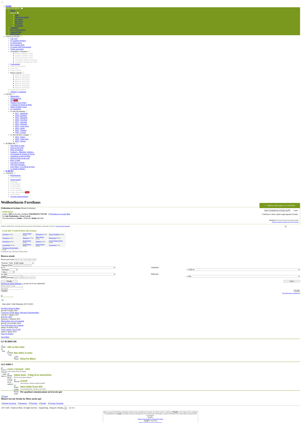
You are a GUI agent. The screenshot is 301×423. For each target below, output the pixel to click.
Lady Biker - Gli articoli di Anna (22, 167)
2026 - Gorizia (20, 132)
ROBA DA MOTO (13, 9)
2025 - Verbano (21, 130)
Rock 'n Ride (15, 160)
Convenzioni (15, 64)
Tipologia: (5, 270)
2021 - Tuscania (21, 122)
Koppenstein (27, 241)
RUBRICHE (11, 143)
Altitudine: (154, 267)
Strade (12, 11)
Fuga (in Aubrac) (7, 334)
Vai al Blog (5, 337)
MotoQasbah (15, 34)
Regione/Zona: (6, 265)
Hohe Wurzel (40, 237)
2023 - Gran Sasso (22, 126)
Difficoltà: (154, 274)
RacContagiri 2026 (17, 45)
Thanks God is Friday (18, 103)
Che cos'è (14, 39)
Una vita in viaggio (17, 162)
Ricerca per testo (7, 278)
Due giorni (19, 21)
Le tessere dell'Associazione (20, 47)
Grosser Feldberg (54, 234)
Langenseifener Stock (56, 241)
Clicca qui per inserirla (62, 226)
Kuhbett (38, 241)
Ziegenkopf (52, 245)
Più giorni (18, 24)
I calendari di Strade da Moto (21, 105)
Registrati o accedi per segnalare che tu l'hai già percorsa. (285, 222)
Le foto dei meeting (17, 111)
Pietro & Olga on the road (20, 158)
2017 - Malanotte (21, 113)
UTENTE (10, 173)
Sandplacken (27, 244)
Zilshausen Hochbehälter (10, 248)
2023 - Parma (20, 137)
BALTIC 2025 (6, 317)
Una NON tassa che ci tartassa (12, 325)
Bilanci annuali (16, 73)
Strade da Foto (15, 98)
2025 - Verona (20, 141)
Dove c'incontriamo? (18, 30)
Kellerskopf (52, 238)
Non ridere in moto (17, 146)
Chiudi (294, 214)
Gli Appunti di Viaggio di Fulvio (22, 154)
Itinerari (13, 13)
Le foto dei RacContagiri (19, 135)
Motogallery (14, 96)
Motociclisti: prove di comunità (12, 321)
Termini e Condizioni (18, 92)
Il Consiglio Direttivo (18, 41)
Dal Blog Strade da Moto (10, 308)
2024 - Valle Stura (21, 139)
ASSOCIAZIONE (13, 36)
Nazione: (4, 263)
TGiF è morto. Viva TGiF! (11, 330)
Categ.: (4, 272)
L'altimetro (14, 28)
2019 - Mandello (21, 118)
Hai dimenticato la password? (291, 293)
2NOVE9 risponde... (18, 165)
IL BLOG (9, 171)
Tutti (16, 15)
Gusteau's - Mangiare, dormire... (22, 152)
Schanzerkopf (40, 244)
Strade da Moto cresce (18, 107)
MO (14, 101)
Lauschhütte (6, 245)
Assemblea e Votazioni (19, 51)
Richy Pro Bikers (16, 150)
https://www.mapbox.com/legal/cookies (150, 419)
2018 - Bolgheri (21, 116)
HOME (9, 6)
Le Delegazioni (16, 43)
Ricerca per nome (7, 259)
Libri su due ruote (17, 148)
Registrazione (15, 175)
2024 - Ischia (20, 128)
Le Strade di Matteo (17, 169)
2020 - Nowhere (21, 120)
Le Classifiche (15, 109)
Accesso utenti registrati (19, 197)
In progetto (19, 26)
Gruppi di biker (16, 32)
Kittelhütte (5, 241)
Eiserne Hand (27, 234)
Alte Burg (5, 234)
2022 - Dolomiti (21, 124)
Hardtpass (26, 238)
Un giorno (19, 19)
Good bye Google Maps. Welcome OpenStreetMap (20, 313)
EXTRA (9, 94)
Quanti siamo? (15, 180)
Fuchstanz (5, 238)
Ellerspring (39, 234)
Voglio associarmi (17, 49)
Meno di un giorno (22, 17)
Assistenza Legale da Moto (20, 156)
